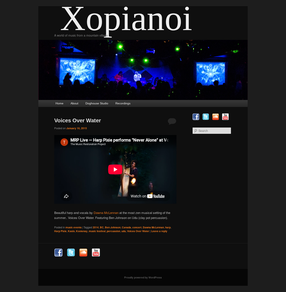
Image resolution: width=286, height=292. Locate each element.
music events (74, 227)
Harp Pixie (60, 231)
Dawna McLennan (106, 212)
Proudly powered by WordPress (143, 277)
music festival (97, 231)
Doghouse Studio (96, 103)
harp (168, 227)
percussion (113, 231)
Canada (126, 227)
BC (102, 227)
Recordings (122, 103)
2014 (96, 227)
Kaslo (71, 231)
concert (137, 227)
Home (59, 103)
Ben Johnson (113, 227)
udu (123, 231)
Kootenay (82, 231)
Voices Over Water (77, 120)
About (74, 103)
